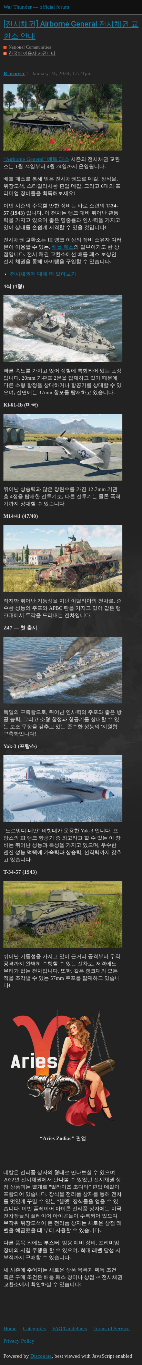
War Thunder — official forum (36, 7)
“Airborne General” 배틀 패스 (36, 159)
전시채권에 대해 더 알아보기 (43, 274)
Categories (34, 1328)
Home (10, 1328)
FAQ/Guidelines (69, 1328)
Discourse (41, 1356)
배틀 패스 (63, 247)
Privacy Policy (18, 1341)
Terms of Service (111, 1328)
